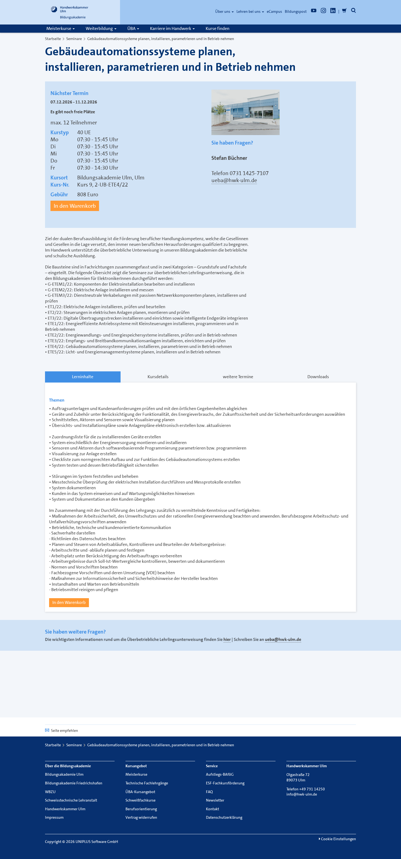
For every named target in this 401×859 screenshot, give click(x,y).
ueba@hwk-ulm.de (234, 180)
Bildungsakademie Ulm (64, 774)
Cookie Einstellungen (338, 838)
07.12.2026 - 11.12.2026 (73, 102)
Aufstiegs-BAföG (220, 774)
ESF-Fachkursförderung (225, 783)
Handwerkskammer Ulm (65, 808)
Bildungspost (296, 11)
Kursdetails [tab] (158, 377)
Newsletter (215, 800)
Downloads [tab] (318, 377)
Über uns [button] (223, 11)
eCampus (274, 11)
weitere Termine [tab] (238, 377)
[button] (353, 11)
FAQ (209, 791)
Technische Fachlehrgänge (146, 783)
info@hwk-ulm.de (301, 794)
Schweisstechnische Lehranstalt (71, 800)
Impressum (54, 817)
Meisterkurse (59, 28)
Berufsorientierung (141, 808)
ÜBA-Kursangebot (140, 791)
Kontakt (212, 808)
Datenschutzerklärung (224, 817)
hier (227, 639)
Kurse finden (217, 28)
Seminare (74, 38)
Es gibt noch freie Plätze (72, 112)
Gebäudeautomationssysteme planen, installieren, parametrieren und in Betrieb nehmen (160, 38)
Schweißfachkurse (140, 800)
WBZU (50, 791)
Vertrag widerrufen (141, 817)
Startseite (53, 38)
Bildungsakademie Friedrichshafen (73, 783)
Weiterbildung (100, 28)
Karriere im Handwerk (171, 28)
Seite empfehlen (64, 730)
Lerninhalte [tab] (82, 377)
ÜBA (131, 28)
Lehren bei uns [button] (249, 11)
